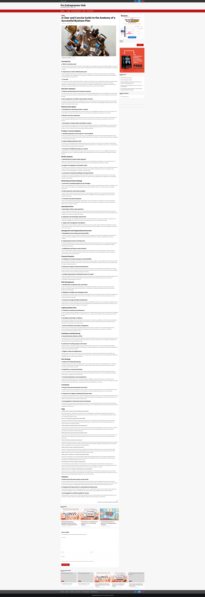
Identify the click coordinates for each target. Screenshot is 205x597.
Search (121, 41)
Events (83, 11)
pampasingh (64, 23)
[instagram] (135, 1)
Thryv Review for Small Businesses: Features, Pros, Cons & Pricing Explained (89, 523)
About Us (62, 591)
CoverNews (106, 595)
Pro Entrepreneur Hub (73, 5)
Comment (63, 537)
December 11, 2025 (136, 587)
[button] (73, 58)
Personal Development (76, 11)
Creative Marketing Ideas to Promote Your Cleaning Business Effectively (108, 523)
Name (62, 551)
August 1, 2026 (68, 585)
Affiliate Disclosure (94, 591)
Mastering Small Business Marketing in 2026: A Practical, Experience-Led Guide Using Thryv (69, 523)
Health (68, 11)
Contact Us (67, 591)
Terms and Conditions (85, 591)
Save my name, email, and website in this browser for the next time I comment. (78, 561)
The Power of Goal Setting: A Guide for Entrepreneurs (107, 501)
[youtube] (143, 1)
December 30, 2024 (108, 526)
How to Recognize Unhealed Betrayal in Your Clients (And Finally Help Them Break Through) (131, 89)
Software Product (118, 581)
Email (91, 551)
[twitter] (139, 1)
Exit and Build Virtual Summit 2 (126, 77)
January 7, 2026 (68, 526)
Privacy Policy (78, 591)
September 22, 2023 (69, 23)
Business (62, 11)
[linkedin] (141, 1)
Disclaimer (72, 591)
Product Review (90, 11)
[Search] (143, 11)
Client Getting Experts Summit (126, 79)
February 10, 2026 (85, 585)
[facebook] (137, 1)
